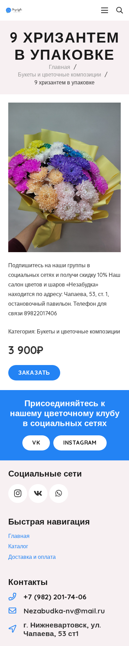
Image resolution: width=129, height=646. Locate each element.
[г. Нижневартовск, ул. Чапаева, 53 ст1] (15, 629)
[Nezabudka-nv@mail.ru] (15, 611)
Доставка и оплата (32, 556)
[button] (119, 10)
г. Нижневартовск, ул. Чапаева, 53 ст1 (62, 629)
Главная (59, 66)
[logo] (14, 10)
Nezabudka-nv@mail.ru (64, 610)
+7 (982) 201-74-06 (54, 596)
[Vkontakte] (38, 493)
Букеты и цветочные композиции (59, 74)
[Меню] (104, 10)
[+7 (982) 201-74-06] (15, 596)
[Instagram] (17, 493)
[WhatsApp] (58, 493)
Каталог (18, 546)
